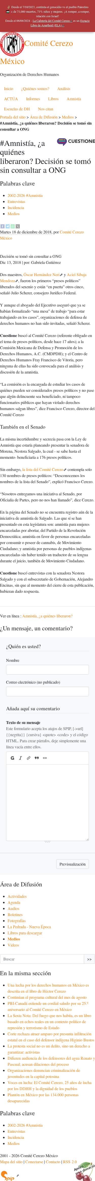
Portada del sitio (13, 117)
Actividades (17, 896)
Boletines (15, 914)
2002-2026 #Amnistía (25, 195)
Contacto (53, 1161)
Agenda (14, 902)
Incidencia (16, 207)
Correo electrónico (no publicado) (33, 682)
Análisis (63, 88)
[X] (18, 225)
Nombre (12, 660)
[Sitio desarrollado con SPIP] (9, 1175)
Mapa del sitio (11, 1161)
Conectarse (34, 1161)
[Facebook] (3, 225)
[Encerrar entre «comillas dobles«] (45, 758)
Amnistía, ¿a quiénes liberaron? (47, 615)
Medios (68, 117)
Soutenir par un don (82, 1168)
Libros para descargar (25, 932)
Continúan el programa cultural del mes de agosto (47, 997)
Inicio (8, 88)
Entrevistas (16, 201)
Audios (13, 908)
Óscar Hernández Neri (42, 274)
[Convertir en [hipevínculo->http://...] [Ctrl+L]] (29, 758)
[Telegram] (8, 225)
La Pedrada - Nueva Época (29, 926)
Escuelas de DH (17, 108)
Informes (33, 98)
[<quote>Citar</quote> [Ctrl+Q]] (37, 758)
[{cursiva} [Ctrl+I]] (20, 758)
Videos (13, 945)
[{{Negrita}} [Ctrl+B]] (12, 758)
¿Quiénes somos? (35, 88)
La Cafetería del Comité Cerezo (51, 21)
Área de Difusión (44, 117)
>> (89, 958)
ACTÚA (11, 98)
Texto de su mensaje (23, 722)
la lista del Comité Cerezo (42, 469)
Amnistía (74, 98)
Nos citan (45, 108)
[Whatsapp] (13, 225)
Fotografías (17, 920)
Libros (53, 98)
